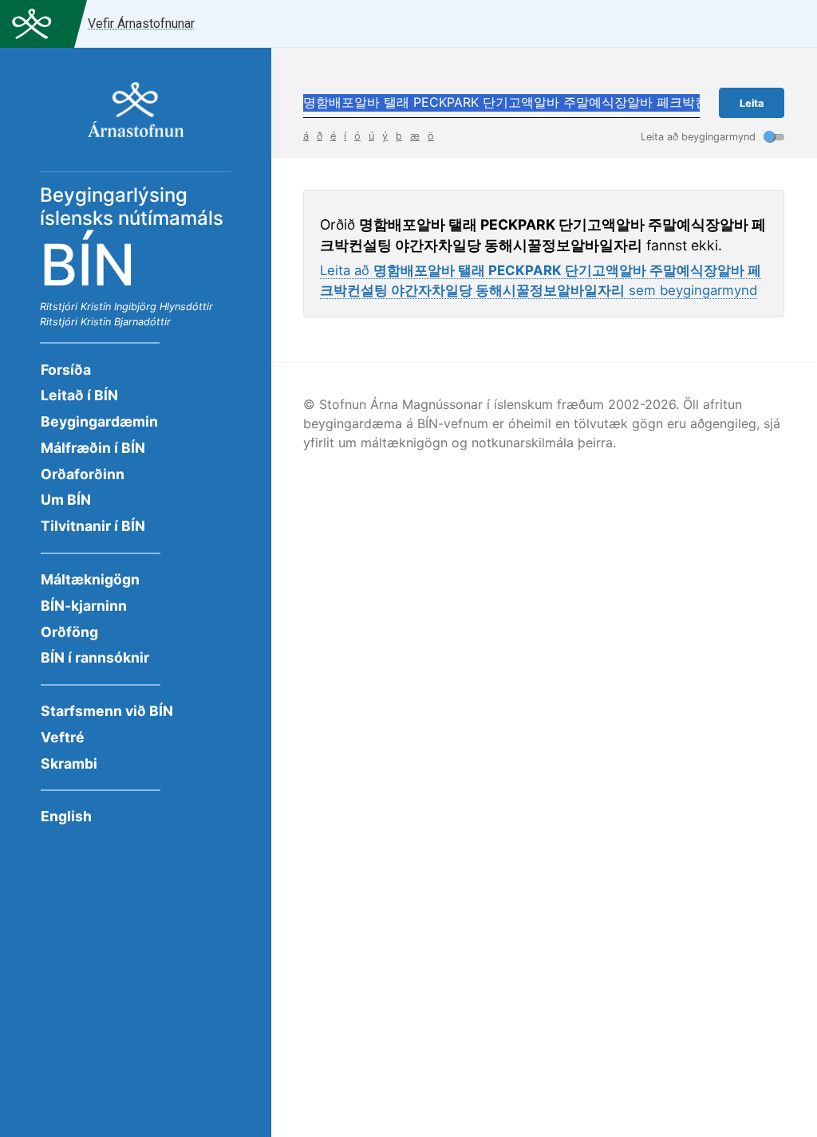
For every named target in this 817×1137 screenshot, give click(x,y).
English (66, 816)
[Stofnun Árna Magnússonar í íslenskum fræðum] (135, 118)
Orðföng (69, 632)
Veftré (63, 737)
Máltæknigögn (90, 579)
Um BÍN (66, 499)
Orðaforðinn (82, 474)
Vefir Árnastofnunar (141, 23)
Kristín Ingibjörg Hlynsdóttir (147, 307)
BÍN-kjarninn (84, 605)
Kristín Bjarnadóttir (126, 322)
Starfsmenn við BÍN (107, 710)
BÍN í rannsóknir (95, 657)
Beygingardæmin (99, 421)
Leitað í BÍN (79, 395)
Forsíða (66, 369)
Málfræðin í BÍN (93, 447)
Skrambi (69, 763)
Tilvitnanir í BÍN (93, 525)
